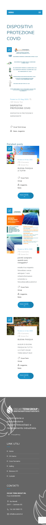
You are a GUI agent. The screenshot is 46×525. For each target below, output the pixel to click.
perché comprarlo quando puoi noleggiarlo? (25, 260)
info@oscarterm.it (16, 514)
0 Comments (24, 162)
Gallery (11, 466)
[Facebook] (9, 434)
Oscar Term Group (19, 127)
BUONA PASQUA (25, 339)
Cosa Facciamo (14, 461)
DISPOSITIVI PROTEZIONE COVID (20, 107)
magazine (21, 131)
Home (11, 451)
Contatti (12, 476)
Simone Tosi (18, 102)
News (15, 131)
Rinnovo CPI (13, 471)
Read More (24, 195)
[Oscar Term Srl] (24, 5)
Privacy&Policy (13, 434)
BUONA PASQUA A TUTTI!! (25, 169)
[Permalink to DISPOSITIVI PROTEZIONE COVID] (23, 92)
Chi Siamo (12, 456)
